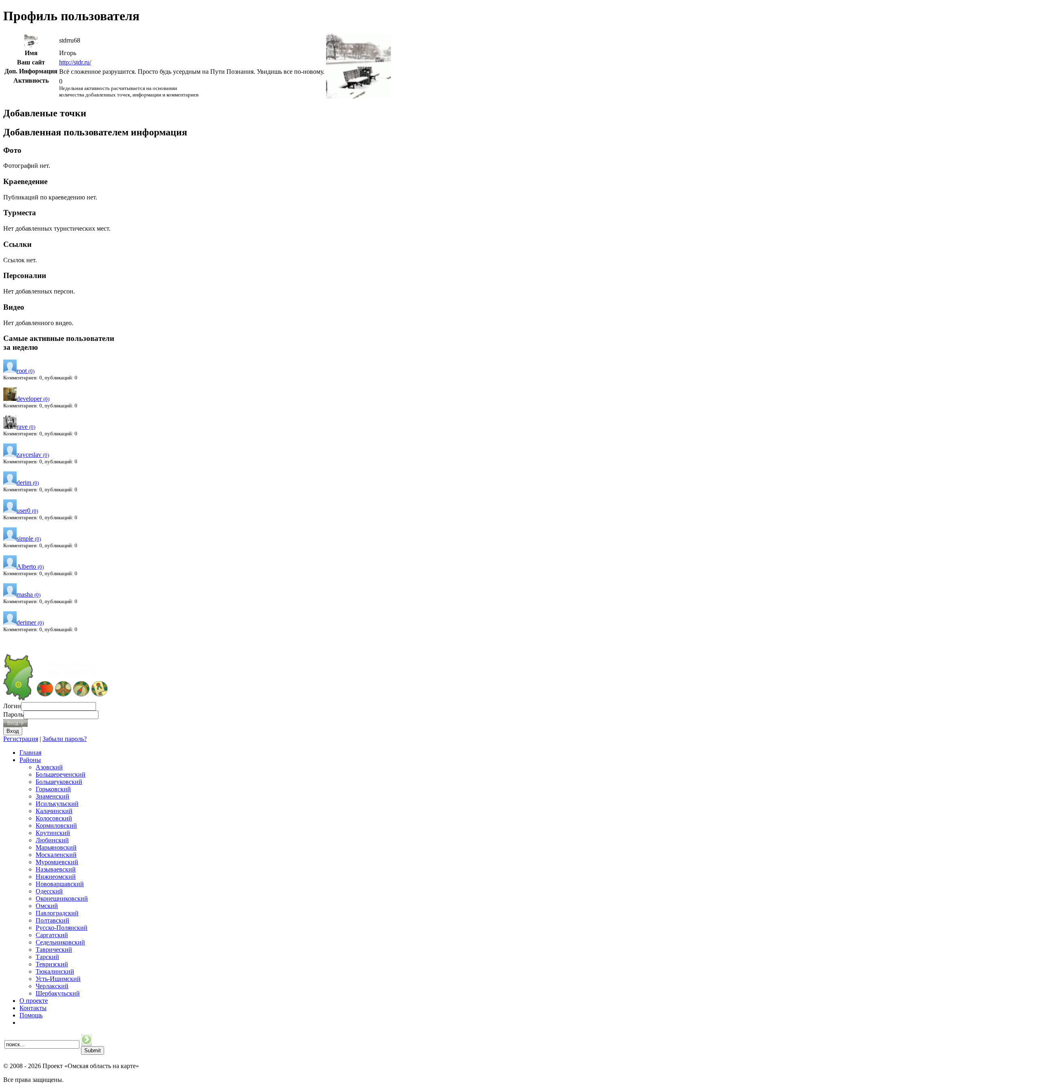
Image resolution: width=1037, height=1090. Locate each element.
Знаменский (52, 796)
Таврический (54, 949)
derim (28, 482)
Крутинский (53, 832)
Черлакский (52, 986)
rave (26, 426)
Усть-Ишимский (58, 978)
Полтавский (52, 920)
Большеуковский (59, 781)
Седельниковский (60, 942)
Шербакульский (58, 993)
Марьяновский (56, 847)
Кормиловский (56, 825)
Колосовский (54, 818)
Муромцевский (57, 862)
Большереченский (60, 774)
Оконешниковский (62, 898)
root (25, 370)
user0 (27, 510)
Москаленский (56, 854)
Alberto (30, 566)
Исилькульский (57, 803)
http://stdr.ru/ (75, 62)
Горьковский (53, 789)
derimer (30, 622)
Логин (12, 705)
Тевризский (52, 964)
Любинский (52, 840)
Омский (47, 905)
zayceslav (33, 454)
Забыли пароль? (65, 738)
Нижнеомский (56, 876)
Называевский (56, 869)
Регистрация (20, 738)
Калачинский (54, 810)
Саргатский (52, 935)
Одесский (49, 891)
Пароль (13, 714)
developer (33, 398)
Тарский (47, 956)
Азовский (49, 767)
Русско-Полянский (61, 927)
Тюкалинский (55, 971)
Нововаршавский (60, 883)
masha (29, 594)
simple (29, 538)
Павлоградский (57, 913)
